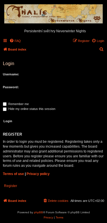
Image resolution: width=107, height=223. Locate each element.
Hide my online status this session (31, 109)
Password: (11, 87)
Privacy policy (38, 174)
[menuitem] (15, 40)
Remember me (18, 104)
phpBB (38, 212)
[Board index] (53, 13)
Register (10, 186)
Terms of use (13, 174)
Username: (11, 74)
